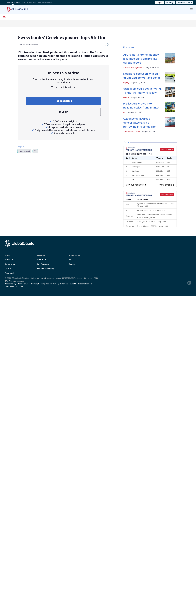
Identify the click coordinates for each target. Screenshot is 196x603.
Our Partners (43, 264)
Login (159, 2)
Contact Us (10, 264)
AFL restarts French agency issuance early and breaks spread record (141, 58)
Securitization (29, 2)
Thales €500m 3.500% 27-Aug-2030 (152, 226)
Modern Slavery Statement (56, 284)
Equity (126, 82)
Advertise (41, 259)
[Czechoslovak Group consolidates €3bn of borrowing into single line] (170, 122)
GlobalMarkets (45, 2)
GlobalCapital (13, 2)
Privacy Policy (37, 284)
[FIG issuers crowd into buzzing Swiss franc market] (170, 107)
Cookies (19, 287)
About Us (9, 259)
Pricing (169, 2)
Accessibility (10, 284)
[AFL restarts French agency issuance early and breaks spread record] (170, 58)
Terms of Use (23, 284)
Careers (9, 269)
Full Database (167, 149)
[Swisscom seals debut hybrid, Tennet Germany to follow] (170, 92)
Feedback (9, 273)
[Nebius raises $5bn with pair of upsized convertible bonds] (170, 77)
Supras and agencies (133, 67)
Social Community (45, 269)
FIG (4, 17)
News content (24, 151)
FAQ (70, 259)
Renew (72, 264)
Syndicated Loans (131, 131)
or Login (63, 111)
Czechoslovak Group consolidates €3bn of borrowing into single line (139, 122)
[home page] (17, 9)
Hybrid (126, 97)
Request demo (63, 100)
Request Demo (184, 2)
